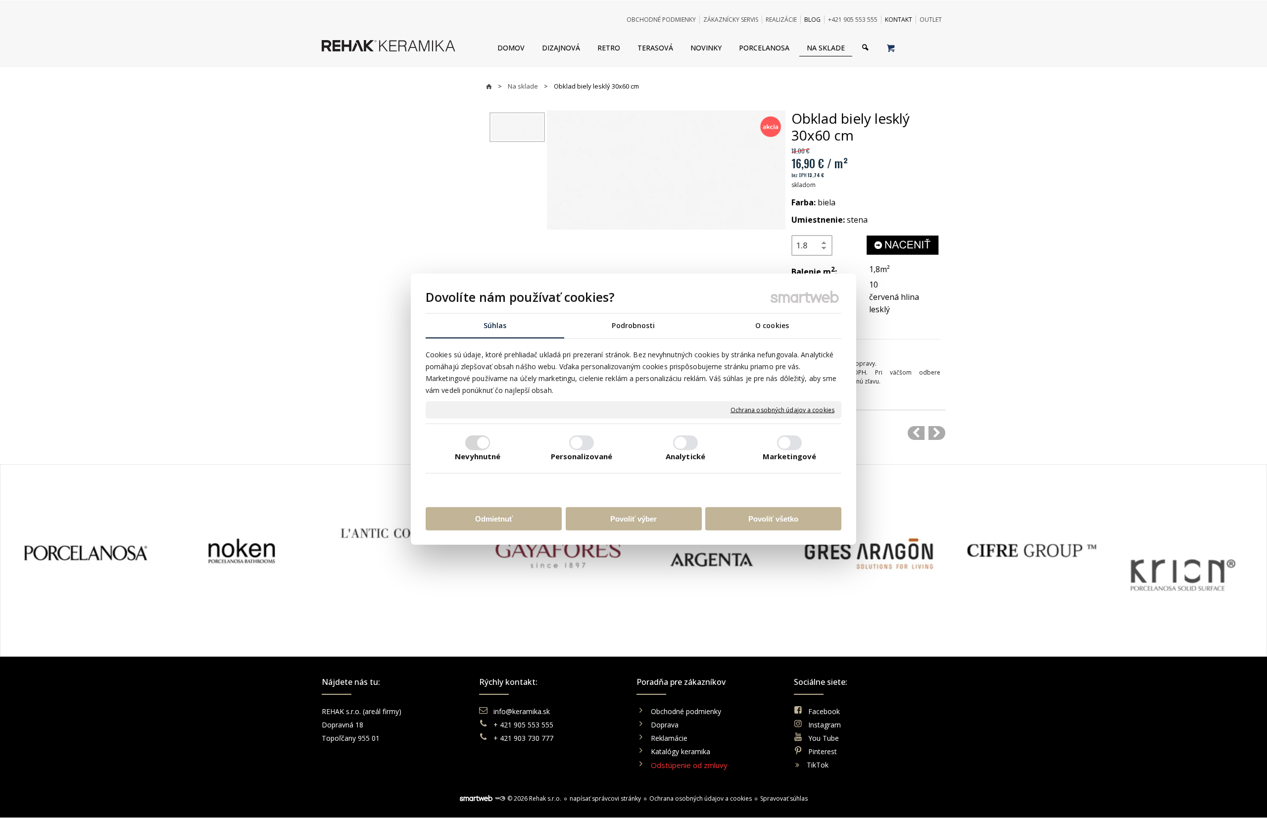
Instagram (824, 724)
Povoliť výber (633, 518)
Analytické (685, 456)
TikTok (817, 765)
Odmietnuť (494, 518)
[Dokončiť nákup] (890, 47)
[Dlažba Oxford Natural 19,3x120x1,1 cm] (936, 433)
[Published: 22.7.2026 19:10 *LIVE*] (500, 798)
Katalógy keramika (680, 751)
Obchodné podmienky (686, 711)
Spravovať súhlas (784, 798)
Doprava (665, 724)
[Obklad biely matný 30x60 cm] (916, 433)
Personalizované (582, 456)
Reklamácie (670, 738)
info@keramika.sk (521, 711)
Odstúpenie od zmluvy (689, 765)
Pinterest (822, 751)
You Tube (823, 738)
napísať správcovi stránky (605, 798)
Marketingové (789, 456)
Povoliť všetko (773, 518)
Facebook (824, 711)
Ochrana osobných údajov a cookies (782, 410)
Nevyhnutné (478, 456)
